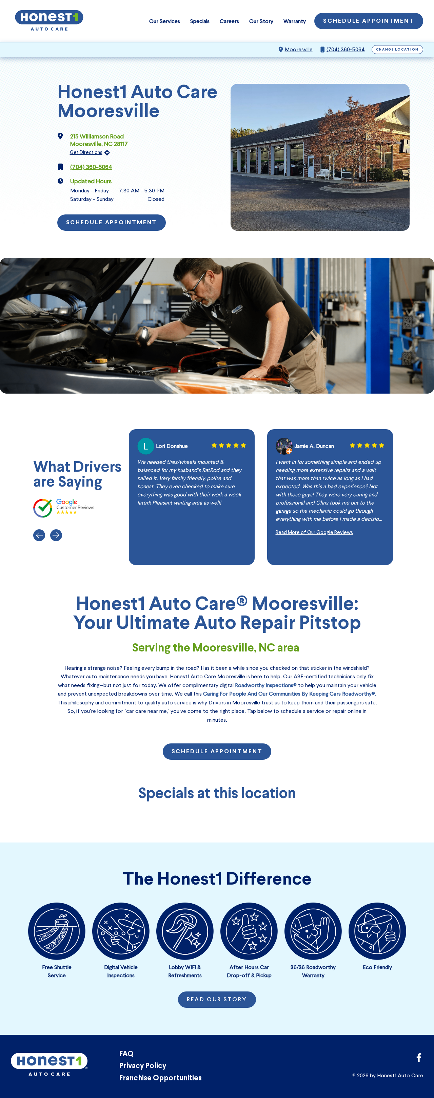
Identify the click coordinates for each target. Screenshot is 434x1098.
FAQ (126, 1054)
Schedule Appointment (368, 21)
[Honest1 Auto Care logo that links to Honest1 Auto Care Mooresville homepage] (49, 21)
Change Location (397, 49)
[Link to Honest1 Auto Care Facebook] (419, 1059)
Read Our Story (217, 1000)
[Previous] (39, 535)
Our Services (164, 21)
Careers (229, 21)
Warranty (294, 21)
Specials (200, 21)
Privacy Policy (142, 1066)
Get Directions (86, 152)
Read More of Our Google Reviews (314, 532)
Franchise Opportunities (160, 1078)
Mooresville (299, 49)
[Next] (56, 535)
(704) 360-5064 (346, 49)
